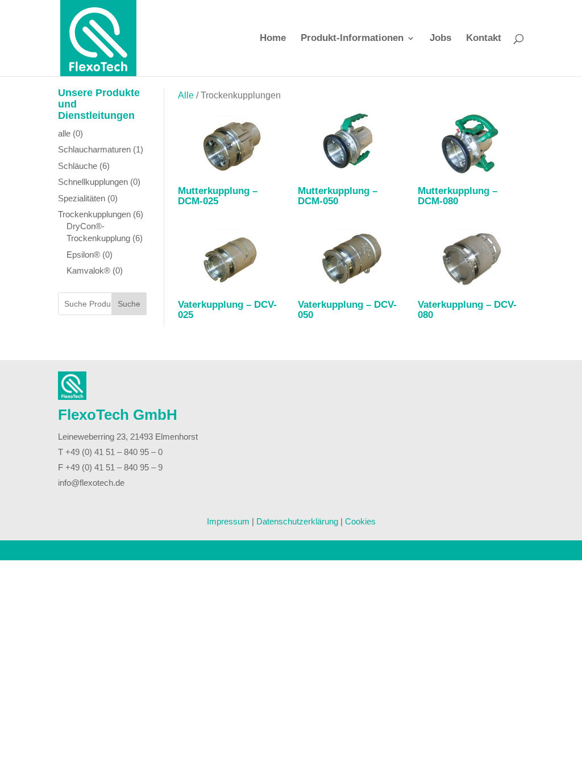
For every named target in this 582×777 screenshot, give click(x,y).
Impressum (228, 521)
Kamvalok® (88, 270)
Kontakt (483, 38)
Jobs (440, 38)
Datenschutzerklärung (297, 521)
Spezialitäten (81, 198)
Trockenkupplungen (94, 214)
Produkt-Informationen (352, 38)
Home (273, 38)
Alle (186, 95)
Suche (129, 303)
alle (64, 133)
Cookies (360, 521)
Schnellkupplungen (93, 182)
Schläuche (77, 166)
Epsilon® (83, 254)
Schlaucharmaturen (94, 149)
